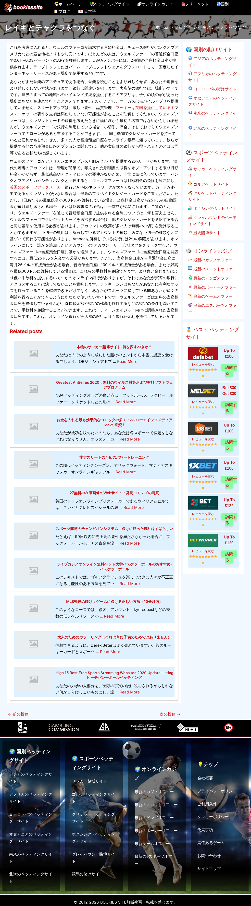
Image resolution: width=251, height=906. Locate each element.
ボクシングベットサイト (214, 208)
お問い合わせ (209, 855)
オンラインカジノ (157, 3)
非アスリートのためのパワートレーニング (114, 457)
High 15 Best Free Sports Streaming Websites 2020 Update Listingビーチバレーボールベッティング (114, 675)
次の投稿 (170, 714)
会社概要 (205, 777)
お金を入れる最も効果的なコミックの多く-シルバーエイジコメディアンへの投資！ (114, 422)
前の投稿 (18, 714)
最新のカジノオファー (212, 260)
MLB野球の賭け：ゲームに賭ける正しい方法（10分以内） (114, 601)
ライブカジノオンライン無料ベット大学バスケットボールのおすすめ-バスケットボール (114, 566)
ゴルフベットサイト (210, 184)
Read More (127, 361)
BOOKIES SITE (113, 902)
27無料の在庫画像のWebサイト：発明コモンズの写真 (114, 492)
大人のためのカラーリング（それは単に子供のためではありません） (114, 637)
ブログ (64, 11)
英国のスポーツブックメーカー (37, 187)
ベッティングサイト (111, 3)
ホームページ (70, 3)
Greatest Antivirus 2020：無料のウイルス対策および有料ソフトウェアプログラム (114, 385)
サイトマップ (209, 868)
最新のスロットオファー (214, 269)
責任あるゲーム (211, 842)
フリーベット (197, 3)
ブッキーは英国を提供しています (145, 107)
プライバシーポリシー (217, 790)
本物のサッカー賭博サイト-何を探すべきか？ (114, 347)
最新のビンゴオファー (212, 278)
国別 (225, 3)
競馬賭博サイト (206, 232)
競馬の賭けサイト (87, 873)
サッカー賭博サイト (89, 781)
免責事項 (205, 829)
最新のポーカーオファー (214, 287)
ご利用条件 (207, 803)
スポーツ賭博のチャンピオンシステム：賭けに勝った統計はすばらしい (114, 528)
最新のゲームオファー (212, 296)
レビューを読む (203, 364)
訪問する (231, 370)
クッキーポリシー (213, 816)
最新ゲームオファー (152, 843)
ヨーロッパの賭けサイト (214, 89)
